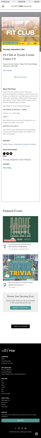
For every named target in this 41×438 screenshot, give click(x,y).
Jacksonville (4, 402)
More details (7, 70)
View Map (7, 168)
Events (5, 144)
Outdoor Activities (29, 144)
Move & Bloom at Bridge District (18, 246)
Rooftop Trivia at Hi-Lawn (16, 285)
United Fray (4, 406)
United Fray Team (6, 361)
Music (3, 385)
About (3, 359)
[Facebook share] (7, 153)
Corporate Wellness (6, 372)
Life (2, 389)
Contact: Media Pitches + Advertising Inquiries (13, 374)
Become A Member (6, 370)
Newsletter (21, 1)
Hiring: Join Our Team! (7, 363)
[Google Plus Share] (18, 428)
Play (2, 391)
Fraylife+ (37, 1)
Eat (2, 381)
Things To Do (5, 1)
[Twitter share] (4, 153)
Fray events (18, 144)
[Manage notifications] (36, 433)
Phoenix (3, 404)
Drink (2, 383)
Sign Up (20, 420)
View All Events (21, 326)
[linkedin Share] (11, 153)
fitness (10, 144)
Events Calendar (5, 393)
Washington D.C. (5, 400)
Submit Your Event (20, 308)
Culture (3, 387)
